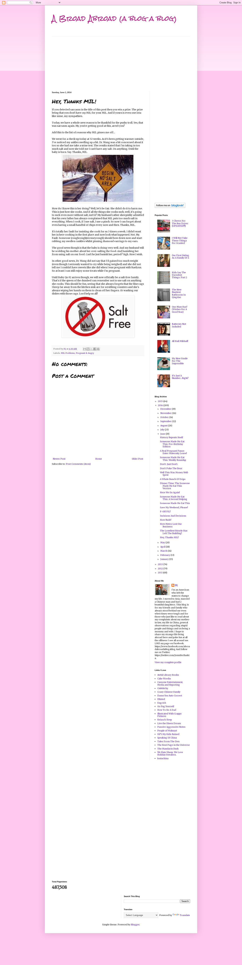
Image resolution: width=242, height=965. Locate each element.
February (165, 555)
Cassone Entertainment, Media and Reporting (170, 683)
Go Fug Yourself (165, 706)
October (164, 417)
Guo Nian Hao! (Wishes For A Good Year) (179, 309)
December (166, 409)
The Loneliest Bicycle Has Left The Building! (173, 531)
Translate (185, 915)
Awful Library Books (168, 675)
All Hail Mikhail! (180, 341)
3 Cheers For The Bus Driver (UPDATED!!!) (180, 223)
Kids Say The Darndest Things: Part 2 (179, 275)
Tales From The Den (168, 741)
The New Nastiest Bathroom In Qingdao (179, 293)
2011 (160, 572)
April (163, 546)
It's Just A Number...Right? (180, 376)
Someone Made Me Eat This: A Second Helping (173, 497)
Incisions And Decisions (173, 515)
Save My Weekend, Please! (174, 507)
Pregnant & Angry (85, 353)
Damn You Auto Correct (169, 695)
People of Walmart (167, 730)
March (164, 550)
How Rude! (165, 520)
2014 (160, 405)
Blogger (135, 924)
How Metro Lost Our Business (171, 525)
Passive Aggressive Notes (171, 727)
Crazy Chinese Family (168, 692)
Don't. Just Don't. (169, 464)
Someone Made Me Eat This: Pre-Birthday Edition (172, 444)
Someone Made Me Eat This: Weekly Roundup (173, 458)
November (166, 413)
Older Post (137, 458)
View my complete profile (168, 662)
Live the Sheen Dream (169, 723)
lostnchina (162, 758)
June (163, 434)
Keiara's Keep (164, 719)
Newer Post (59, 458)
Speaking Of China (167, 737)
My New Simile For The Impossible (180, 361)
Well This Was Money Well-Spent (174, 473)
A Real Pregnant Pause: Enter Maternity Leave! (173, 452)
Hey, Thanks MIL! (169, 537)
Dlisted (161, 699)
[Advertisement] (121, 61)
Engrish (161, 702)
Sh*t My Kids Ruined (168, 734)
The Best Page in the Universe (173, 745)
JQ (176, 585)
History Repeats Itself (171, 437)
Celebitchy (162, 688)
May (162, 542)
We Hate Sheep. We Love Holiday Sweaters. (170, 753)
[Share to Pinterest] (98, 349)
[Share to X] (91, 349)
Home (98, 458)
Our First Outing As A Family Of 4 (180, 256)
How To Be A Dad (166, 710)
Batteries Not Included (179, 325)
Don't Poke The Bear (171, 468)
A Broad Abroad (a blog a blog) (114, 18)
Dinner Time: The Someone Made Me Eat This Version (175, 486)
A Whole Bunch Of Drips (172, 479)
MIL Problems (68, 353)
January (164, 559)
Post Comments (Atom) (78, 464)
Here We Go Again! (170, 492)
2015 (160, 401)
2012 (160, 568)
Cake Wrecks (164, 678)
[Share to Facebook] (95, 349)
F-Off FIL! (165, 511)
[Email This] (84, 349)
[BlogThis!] (88, 349)
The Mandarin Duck (168, 748)
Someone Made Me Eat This (175, 503)
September (166, 421)
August (164, 425)
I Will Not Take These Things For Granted (179, 240)
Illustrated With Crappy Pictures (169, 714)
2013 (160, 564)
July (162, 429)
